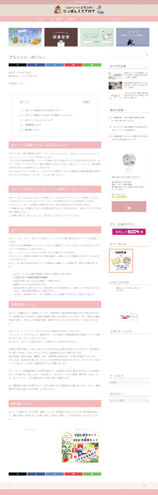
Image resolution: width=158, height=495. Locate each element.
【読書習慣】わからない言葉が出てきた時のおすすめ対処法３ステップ (129, 138)
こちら (45, 174)
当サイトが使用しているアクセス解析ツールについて (49, 115)
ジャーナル (85, 19)
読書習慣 (71, 19)
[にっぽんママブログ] (79, 15)
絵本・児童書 (55, 19)
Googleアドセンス (59, 153)
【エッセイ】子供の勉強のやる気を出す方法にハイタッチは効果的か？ (129, 128)
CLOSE (86, 102)
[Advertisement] (29, 449)
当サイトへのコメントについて (39, 120)
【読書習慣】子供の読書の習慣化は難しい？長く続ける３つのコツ (128, 119)
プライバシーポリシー (18, 492)
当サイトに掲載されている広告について (43, 110)
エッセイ (100, 19)
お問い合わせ (115, 19)
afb (31, 157)
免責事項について (33, 125)
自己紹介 (40, 19)
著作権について (32, 130)
